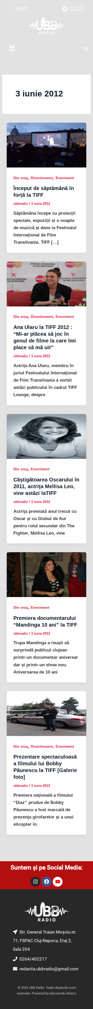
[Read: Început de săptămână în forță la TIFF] (46, 144)
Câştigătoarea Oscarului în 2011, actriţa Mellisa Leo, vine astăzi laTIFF (46, 486)
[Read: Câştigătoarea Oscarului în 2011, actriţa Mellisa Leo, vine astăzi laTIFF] (46, 436)
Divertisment (42, 178)
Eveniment (65, 178)
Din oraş (20, 178)
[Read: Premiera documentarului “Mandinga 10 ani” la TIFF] (46, 574)
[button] (12, 48)
